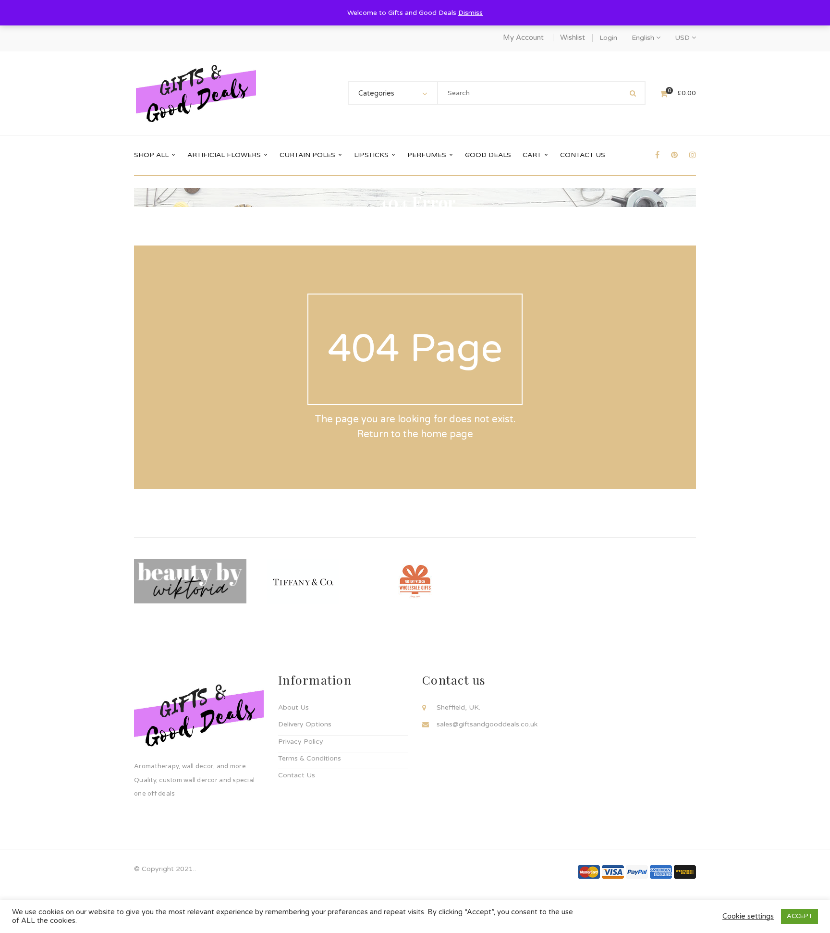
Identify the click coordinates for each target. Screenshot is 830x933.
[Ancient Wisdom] (415, 581)
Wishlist (572, 37)
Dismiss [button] (470, 13)
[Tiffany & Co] (303, 581)
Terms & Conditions (309, 758)
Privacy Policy (300, 741)
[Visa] (613, 871)
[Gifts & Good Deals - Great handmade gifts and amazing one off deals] (196, 93)
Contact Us (296, 775)
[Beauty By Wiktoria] (190, 581)
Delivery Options (304, 724)
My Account (523, 37)
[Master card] (589, 871)
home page (447, 434)
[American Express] (661, 871)
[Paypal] (637, 871)
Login (608, 38)
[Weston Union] (685, 871)
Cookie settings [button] (748, 916)
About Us (293, 707)
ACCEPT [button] (799, 916)
